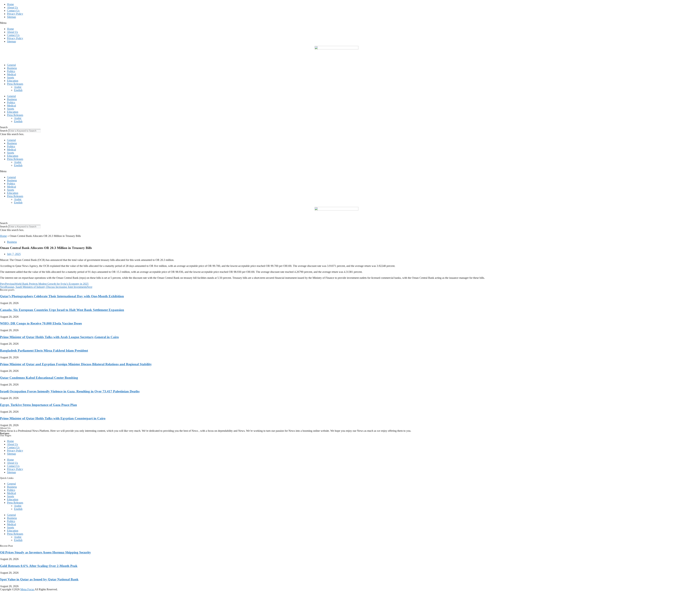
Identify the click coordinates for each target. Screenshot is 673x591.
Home (10, 4)
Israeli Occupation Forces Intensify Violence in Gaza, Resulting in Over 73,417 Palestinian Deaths (70, 391)
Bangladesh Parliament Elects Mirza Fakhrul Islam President (44, 350)
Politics (11, 71)
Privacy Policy (15, 13)
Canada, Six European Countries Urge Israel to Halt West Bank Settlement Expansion (62, 310)
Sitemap (11, 16)
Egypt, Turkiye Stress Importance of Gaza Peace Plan (38, 405)
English (18, 90)
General (11, 64)
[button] (336, 23)
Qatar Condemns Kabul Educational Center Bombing (39, 378)
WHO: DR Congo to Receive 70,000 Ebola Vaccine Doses (41, 323)
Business (12, 68)
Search (4, 130)
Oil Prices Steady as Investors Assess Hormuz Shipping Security (45, 552)
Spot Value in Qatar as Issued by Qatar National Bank (39, 579)
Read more (4, 433)
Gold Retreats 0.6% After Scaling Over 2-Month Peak (38, 566)
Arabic (18, 87)
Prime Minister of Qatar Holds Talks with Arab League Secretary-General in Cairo (59, 337)
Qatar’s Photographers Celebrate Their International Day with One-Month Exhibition (62, 296)
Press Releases (15, 83)
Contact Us (13, 10)
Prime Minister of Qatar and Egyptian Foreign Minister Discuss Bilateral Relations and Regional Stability (76, 364)
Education (12, 80)
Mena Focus (27, 589)
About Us (12, 7)
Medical (11, 74)
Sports (10, 77)
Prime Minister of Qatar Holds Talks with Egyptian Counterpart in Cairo (53, 418)
